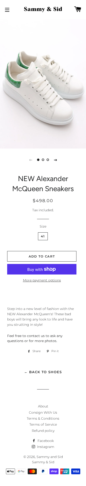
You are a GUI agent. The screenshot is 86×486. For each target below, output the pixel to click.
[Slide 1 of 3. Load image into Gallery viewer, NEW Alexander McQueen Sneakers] (38, 159)
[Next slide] (55, 159)
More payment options (42, 280)
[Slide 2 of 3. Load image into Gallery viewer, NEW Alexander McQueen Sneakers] (43, 159)
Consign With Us (43, 412)
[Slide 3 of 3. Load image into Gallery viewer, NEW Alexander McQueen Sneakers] (47, 159)
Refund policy (43, 431)
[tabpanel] (43, 83)
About (43, 406)
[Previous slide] (30, 159)
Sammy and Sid (50, 457)
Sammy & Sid (43, 462)
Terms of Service (43, 424)
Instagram (45, 447)
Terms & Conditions (43, 418)
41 (43, 236)
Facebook (45, 441)
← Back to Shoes (43, 372)
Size (43, 226)
